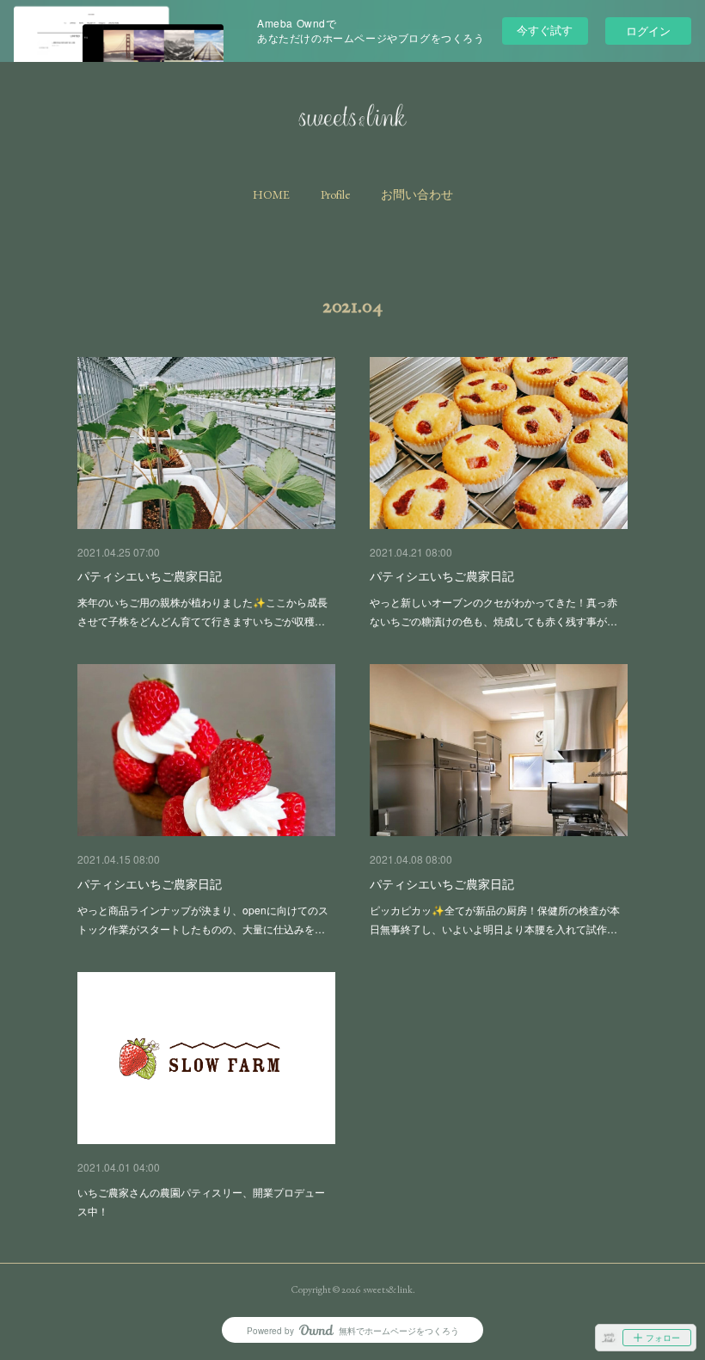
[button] (271, 194)
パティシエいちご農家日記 (149, 575)
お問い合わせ (417, 194)
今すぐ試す (545, 30)
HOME (271, 194)
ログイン (648, 30)
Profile (335, 194)
